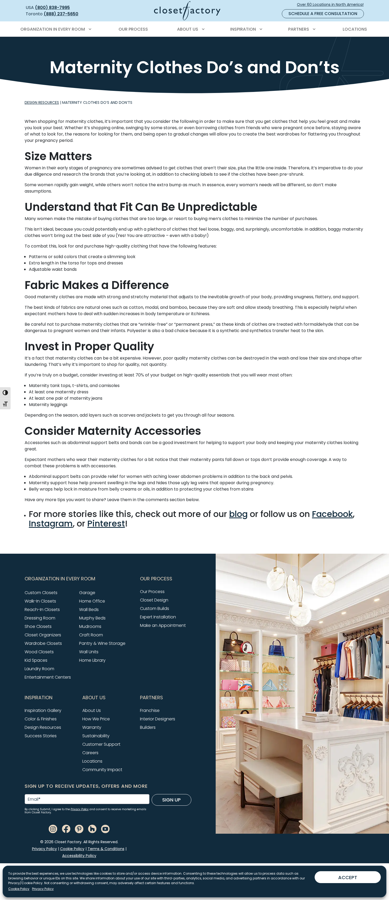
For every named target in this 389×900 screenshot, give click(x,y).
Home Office (92, 601)
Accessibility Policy (79, 855)
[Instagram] (53, 829)
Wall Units (88, 652)
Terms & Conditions (106, 848)
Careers (90, 753)
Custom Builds (154, 608)
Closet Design (154, 600)
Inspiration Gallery (43, 710)
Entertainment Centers (48, 677)
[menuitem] (55, 29)
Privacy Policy (43, 889)
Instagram (51, 523)
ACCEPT (347, 877)
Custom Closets (41, 593)
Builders (148, 727)
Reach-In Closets (42, 610)
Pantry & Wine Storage (102, 643)
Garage (87, 593)
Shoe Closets (38, 626)
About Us (91, 710)
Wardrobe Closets (43, 643)
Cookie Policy (18, 889)
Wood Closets (39, 652)
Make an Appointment (163, 625)
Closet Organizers (43, 635)
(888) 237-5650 (61, 14)
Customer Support (101, 744)
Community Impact (102, 770)
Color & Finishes (41, 719)
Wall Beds (89, 610)
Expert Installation (158, 617)
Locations (92, 761)
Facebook (332, 514)
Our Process (152, 592)
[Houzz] (92, 829)
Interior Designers (157, 719)
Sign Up (171, 799)
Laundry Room (39, 669)
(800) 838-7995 (52, 7)
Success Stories (41, 736)
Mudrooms (90, 626)
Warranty (91, 727)
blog (238, 514)
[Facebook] (66, 829)
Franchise (150, 710)
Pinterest (106, 523)
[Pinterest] (79, 829)
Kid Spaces (36, 660)
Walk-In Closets (40, 601)
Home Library (92, 660)
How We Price (96, 719)
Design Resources (42, 102)
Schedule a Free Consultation (322, 14)
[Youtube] (105, 829)
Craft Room (91, 635)
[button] (79, 578)
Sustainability (96, 736)
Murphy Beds (92, 618)
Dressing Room (40, 618)
